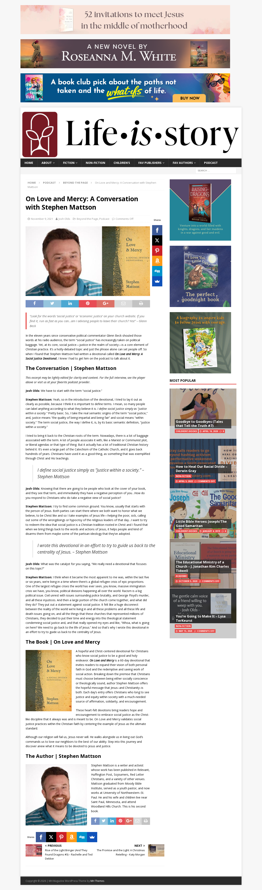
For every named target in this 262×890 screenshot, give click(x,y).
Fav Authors (183, 163)
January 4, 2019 (211, 531)
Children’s (122, 163)
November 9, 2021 (42, 219)
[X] (157, 240)
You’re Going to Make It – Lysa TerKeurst (201, 618)
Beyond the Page (87, 219)
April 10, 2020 (210, 431)
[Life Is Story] (131, 156)
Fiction (69, 163)
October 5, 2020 (188, 581)
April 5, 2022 (186, 481)
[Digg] (157, 271)
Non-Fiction (95, 163)
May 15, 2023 (185, 631)
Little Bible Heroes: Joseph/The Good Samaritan (201, 523)
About (47, 163)
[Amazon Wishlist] (157, 261)
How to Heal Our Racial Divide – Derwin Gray (201, 468)
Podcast (211, 163)
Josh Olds (64, 219)
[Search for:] (215, 170)
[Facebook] (157, 230)
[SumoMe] (157, 281)
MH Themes (97, 881)
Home (29, 163)
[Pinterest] (157, 251)
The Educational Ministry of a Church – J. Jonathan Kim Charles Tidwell (202, 566)
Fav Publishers (149, 163)
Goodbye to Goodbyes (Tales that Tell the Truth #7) (199, 423)
